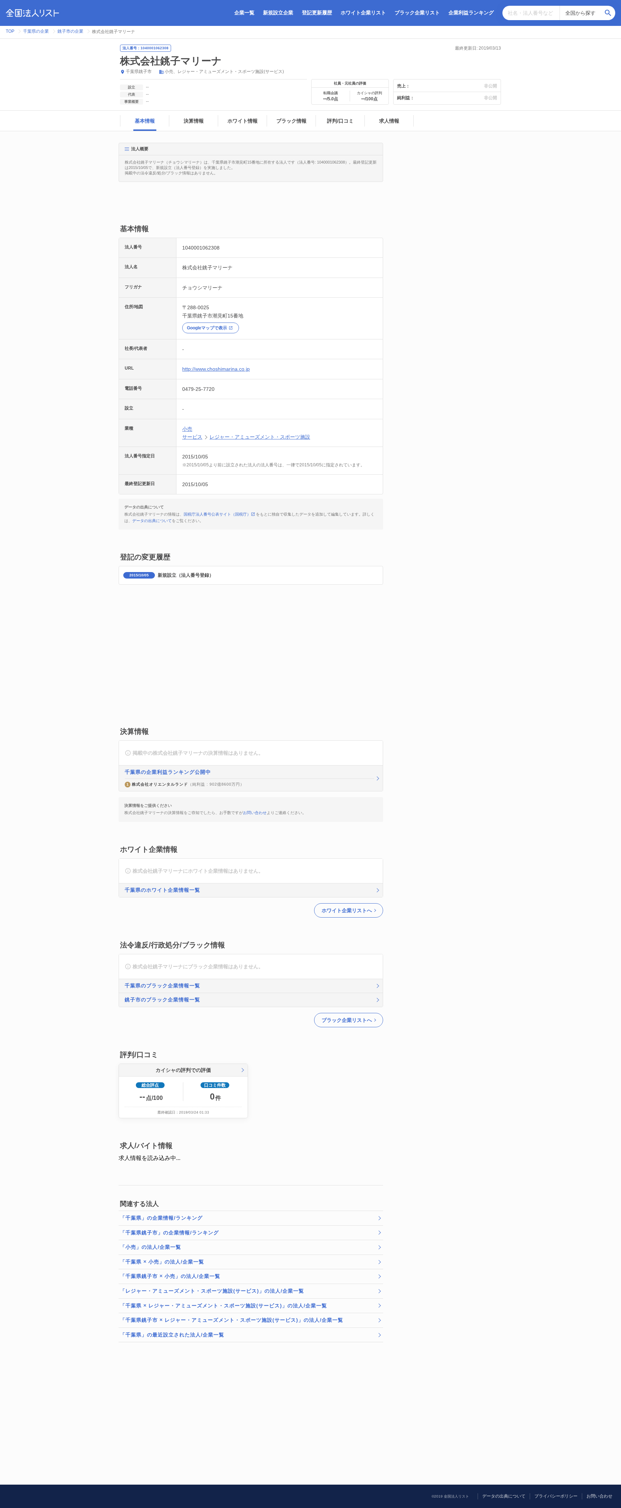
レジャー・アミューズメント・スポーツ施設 (260, 437)
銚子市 (145, 71)
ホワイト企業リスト (363, 12)
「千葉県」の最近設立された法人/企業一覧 (172, 1335)
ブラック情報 (291, 121)
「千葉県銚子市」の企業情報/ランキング (169, 1232)
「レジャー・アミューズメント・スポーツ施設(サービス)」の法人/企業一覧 (212, 1291)
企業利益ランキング (471, 12)
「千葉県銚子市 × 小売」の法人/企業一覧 (170, 1276)
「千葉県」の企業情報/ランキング (161, 1218)
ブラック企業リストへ (347, 1020)
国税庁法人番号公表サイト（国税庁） (217, 514)
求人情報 (389, 121)
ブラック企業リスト (417, 12)
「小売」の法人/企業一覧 (150, 1247)
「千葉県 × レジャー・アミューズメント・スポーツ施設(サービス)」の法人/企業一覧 (223, 1305)
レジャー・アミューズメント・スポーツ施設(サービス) (231, 71)
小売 (169, 71)
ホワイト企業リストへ (347, 910)
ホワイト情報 (242, 121)
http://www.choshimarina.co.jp (216, 369)
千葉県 (132, 71)
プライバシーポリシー (556, 1496)
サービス (192, 437)
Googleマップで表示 (207, 327)
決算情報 (194, 121)
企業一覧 (244, 12)
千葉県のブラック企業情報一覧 (162, 985)
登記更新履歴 (317, 12)
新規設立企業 (278, 12)
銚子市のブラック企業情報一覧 (162, 999)
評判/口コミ (340, 121)
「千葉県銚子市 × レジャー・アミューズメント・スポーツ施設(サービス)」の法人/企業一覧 (231, 1320)
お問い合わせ (255, 812)
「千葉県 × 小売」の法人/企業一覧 (162, 1262)
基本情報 (145, 121)
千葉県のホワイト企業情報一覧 (162, 890)
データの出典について (152, 520)
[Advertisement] (249, 207)
